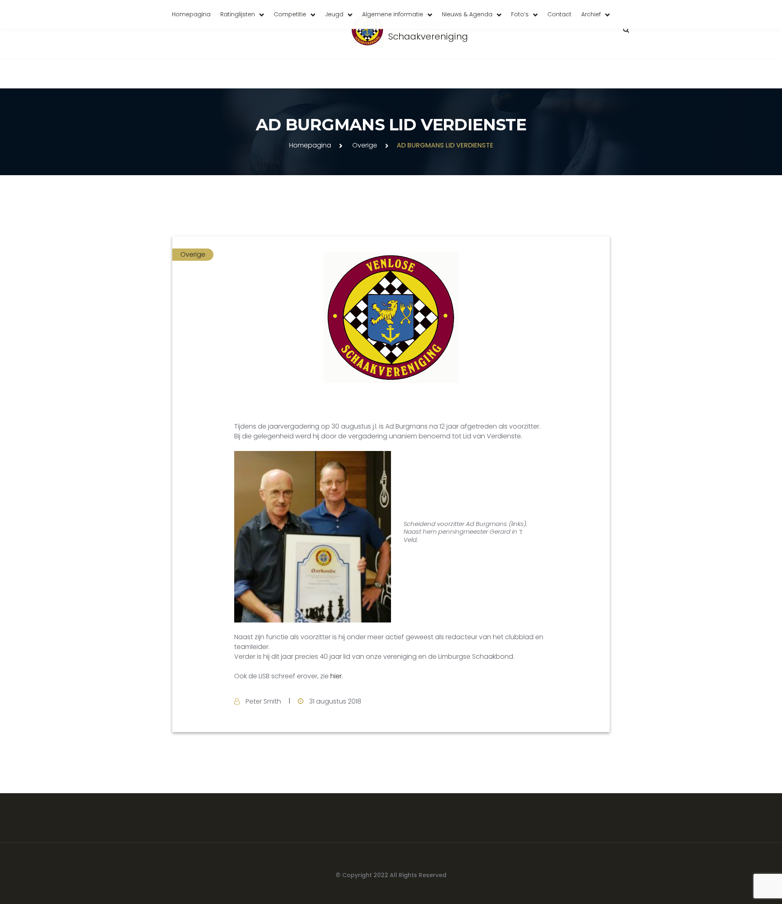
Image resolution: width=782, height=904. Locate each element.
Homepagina (191, 14)
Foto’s (520, 14)
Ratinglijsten (237, 14)
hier (336, 676)
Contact (559, 14)
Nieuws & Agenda (467, 14)
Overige (364, 145)
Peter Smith (263, 701)
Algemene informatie (392, 14)
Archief (591, 14)
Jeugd (334, 14)
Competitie (290, 14)
